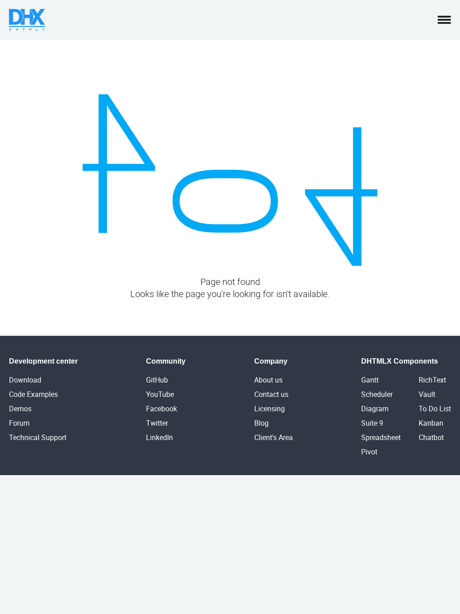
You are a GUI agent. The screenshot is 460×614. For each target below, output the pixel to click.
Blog (261, 423)
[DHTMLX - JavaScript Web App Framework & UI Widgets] (27, 20)
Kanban (431, 423)
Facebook (161, 409)
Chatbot (431, 437)
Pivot (369, 452)
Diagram (375, 409)
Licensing (269, 409)
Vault (427, 394)
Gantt (370, 380)
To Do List (435, 409)
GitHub (157, 380)
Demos (20, 409)
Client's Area (273, 437)
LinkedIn (159, 437)
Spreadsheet (381, 437)
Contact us (271, 394)
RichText (432, 380)
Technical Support (37, 437)
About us (268, 380)
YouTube (160, 394)
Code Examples (33, 394)
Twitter (157, 423)
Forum (19, 423)
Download (25, 380)
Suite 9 (372, 423)
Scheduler (377, 394)
